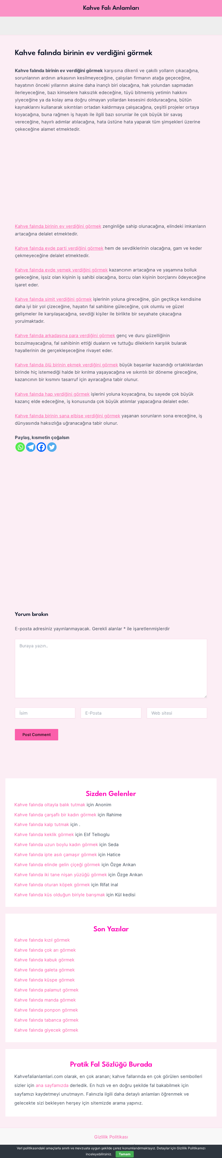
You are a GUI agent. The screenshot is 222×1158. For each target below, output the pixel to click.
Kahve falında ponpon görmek (46, 1010)
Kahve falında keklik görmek (44, 834)
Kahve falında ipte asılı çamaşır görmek (55, 854)
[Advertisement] (111, 178)
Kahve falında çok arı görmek (45, 950)
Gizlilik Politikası (111, 1137)
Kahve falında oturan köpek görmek (52, 884)
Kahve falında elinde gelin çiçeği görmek (57, 864)
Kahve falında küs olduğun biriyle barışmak (59, 894)
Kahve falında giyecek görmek (46, 1030)
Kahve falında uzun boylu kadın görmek (56, 844)
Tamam (124, 1154)
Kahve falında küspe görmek (44, 980)
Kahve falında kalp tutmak (41, 824)
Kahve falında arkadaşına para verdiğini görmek (65, 335)
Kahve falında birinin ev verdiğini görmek (58, 226)
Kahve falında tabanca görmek (46, 1020)
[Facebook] (41, 447)
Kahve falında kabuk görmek (44, 959)
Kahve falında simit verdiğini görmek (53, 299)
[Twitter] (52, 447)
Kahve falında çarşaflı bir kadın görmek (55, 814)
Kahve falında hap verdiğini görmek (52, 394)
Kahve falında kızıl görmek (42, 940)
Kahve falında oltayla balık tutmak (49, 804)
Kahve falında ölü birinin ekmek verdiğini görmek (66, 364)
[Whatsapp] (20, 447)
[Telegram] (30, 447)
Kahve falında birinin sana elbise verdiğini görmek (67, 415)
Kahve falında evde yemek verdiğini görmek (61, 270)
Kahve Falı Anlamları (111, 8)
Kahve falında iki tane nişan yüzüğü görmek (60, 874)
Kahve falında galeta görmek (44, 970)
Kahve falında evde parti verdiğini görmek (59, 248)
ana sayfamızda (52, 1085)
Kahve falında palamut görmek (46, 990)
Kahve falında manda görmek (45, 1000)
